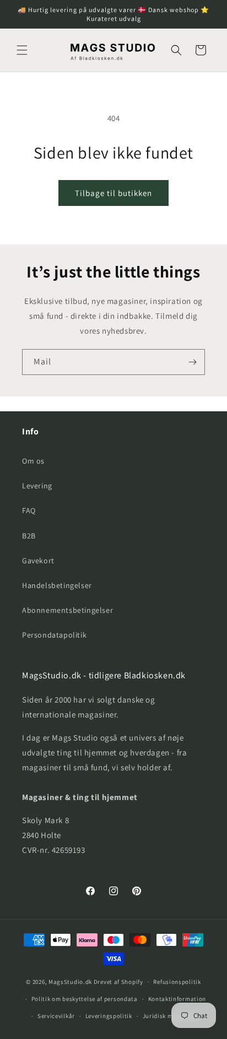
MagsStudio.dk (70, 982)
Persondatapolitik (54, 635)
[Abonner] (192, 362)
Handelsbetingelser (57, 585)
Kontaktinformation (177, 999)
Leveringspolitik (108, 1016)
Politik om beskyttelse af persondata (84, 999)
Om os (33, 461)
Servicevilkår (56, 1016)
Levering (37, 486)
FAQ (29, 510)
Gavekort (38, 560)
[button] (22, 50)
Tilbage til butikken (113, 193)
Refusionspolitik (177, 982)
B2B (29, 536)
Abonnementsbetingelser (67, 610)
